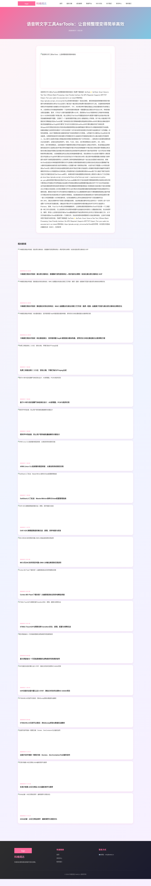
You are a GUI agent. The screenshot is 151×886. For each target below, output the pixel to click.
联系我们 (128, 3)
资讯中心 (119, 3)
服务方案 (69, 3)
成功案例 (79, 3)
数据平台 (89, 3)
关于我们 (109, 3)
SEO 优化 (99, 3)
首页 (61, 3)
